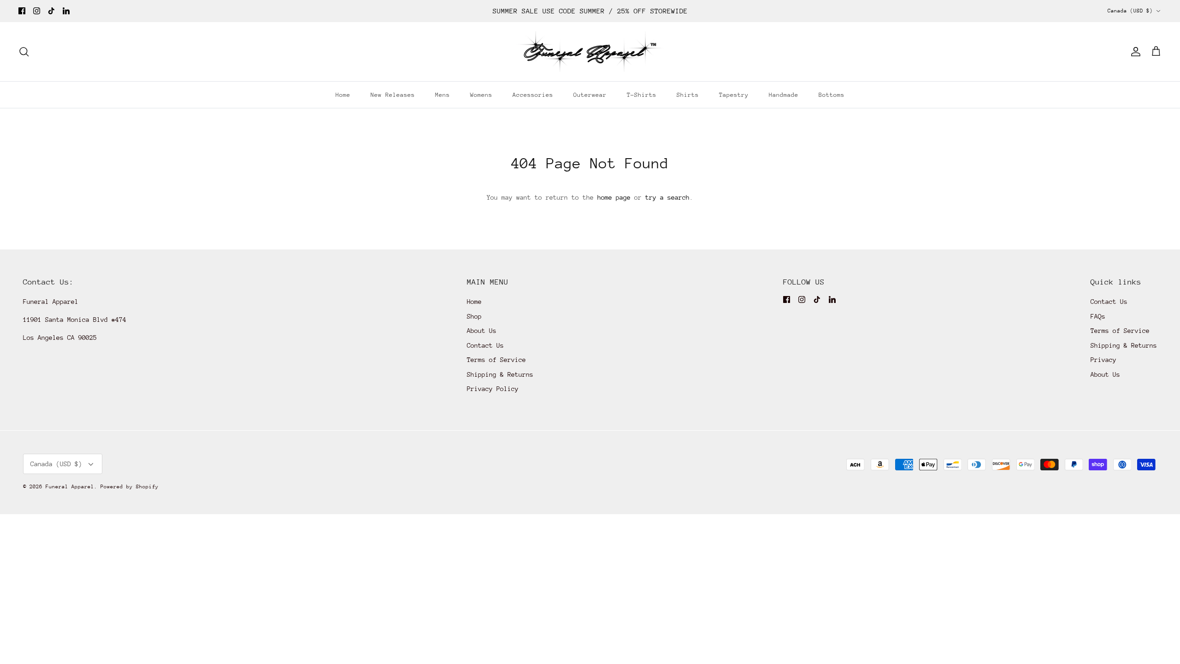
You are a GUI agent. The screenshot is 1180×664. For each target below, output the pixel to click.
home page (614, 197)
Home (343, 94)
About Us (481, 330)
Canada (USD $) (1130, 11)
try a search (667, 197)
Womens (481, 94)
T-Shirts (641, 94)
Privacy (1103, 359)
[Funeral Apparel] (590, 51)
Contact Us (485, 345)
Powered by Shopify (129, 487)
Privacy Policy (493, 388)
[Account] (1134, 51)
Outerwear (590, 94)
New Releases (393, 94)
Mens (442, 94)
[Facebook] (21, 10)
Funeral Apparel (70, 487)
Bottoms (831, 94)
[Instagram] (36, 10)
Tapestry (734, 94)
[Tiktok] (51, 10)
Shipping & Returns (500, 374)
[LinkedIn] (66, 10)
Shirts (688, 94)
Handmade (783, 94)
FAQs (1098, 316)
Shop (474, 316)
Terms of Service (496, 359)
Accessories (533, 94)
